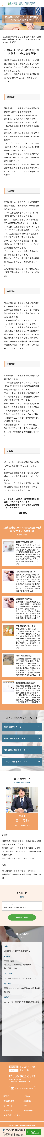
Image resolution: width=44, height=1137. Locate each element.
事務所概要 (28, 1110)
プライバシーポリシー (12, 1115)
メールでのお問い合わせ (35, 1132)
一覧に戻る (22, 513)
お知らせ (27, 1096)
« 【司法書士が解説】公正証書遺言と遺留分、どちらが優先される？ (21, 500)
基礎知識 (27, 1101)
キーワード (8, 1105)
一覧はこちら (22, 917)
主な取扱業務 (8, 1101)
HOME (6, 1096)
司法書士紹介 (8, 1110)
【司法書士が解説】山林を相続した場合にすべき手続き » (21, 506)
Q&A (25, 1105)
